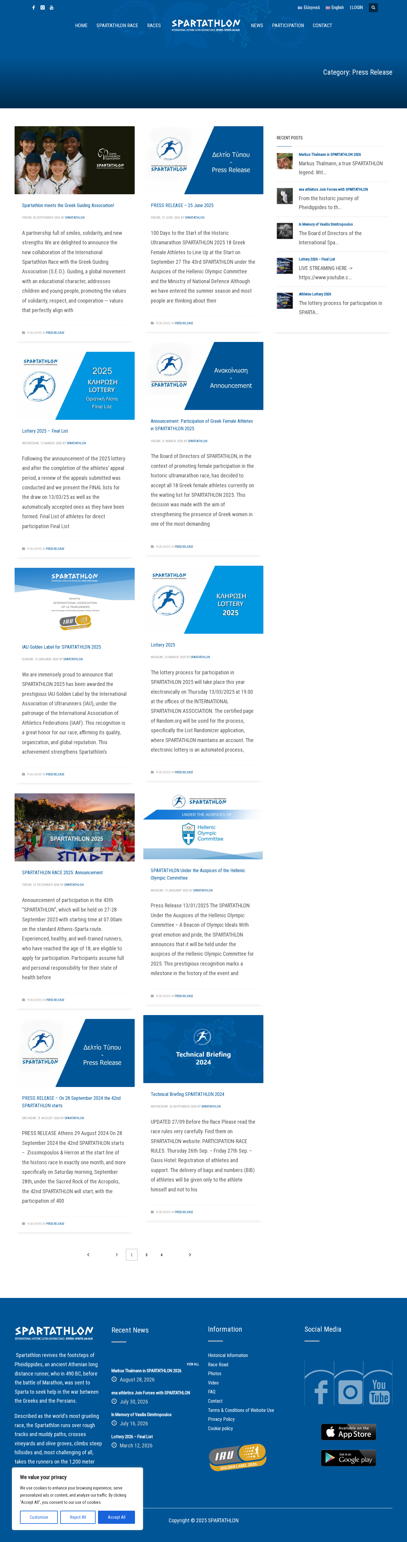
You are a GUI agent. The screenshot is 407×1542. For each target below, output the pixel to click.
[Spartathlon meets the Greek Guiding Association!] (74, 160)
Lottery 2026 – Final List (317, 259)
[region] (77, 1498)
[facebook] (33, 7)
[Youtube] (51, 7)
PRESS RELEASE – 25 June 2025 (182, 205)
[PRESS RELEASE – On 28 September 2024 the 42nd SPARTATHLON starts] (74, 1053)
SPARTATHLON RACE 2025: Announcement (62, 872)
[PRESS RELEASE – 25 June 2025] (203, 160)
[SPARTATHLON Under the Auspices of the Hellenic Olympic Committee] (203, 825)
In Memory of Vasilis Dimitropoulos (326, 224)
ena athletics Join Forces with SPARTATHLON (333, 189)
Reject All (78, 1517)
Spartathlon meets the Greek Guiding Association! (68, 205)
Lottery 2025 (163, 645)
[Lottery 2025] (203, 600)
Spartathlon (75, 218)
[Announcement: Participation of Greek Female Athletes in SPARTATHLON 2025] (203, 376)
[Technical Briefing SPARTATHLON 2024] (203, 1049)
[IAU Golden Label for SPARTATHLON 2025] (74, 602)
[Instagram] (42, 7)
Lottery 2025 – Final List (45, 431)
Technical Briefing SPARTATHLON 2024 (187, 1094)
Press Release (55, 332)
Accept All (116, 1517)
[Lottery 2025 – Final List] (74, 386)
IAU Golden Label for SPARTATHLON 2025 (61, 647)
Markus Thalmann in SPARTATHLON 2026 (330, 154)
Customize (39, 1517)
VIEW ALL (193, 1364)
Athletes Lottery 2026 (315, 294)
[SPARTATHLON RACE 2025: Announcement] (74, 827)
